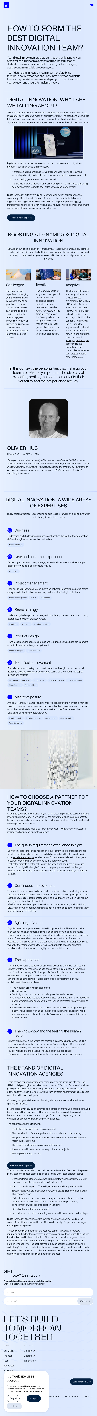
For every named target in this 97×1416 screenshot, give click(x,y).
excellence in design (23, 857)
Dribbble (28, 1355)
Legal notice (53, 1397)
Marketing (82, 183)
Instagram (29, 1360)
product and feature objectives (53, 641)
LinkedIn (28, 1350)
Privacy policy (71, 1397)
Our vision (9, 1350)
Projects (8, 1355)
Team (6, 1360)
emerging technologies (77, 340)
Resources (9, 1365)
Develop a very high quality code (34, 671)
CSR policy (88, 1397)
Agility (39, 310)
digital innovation (52, 115)
